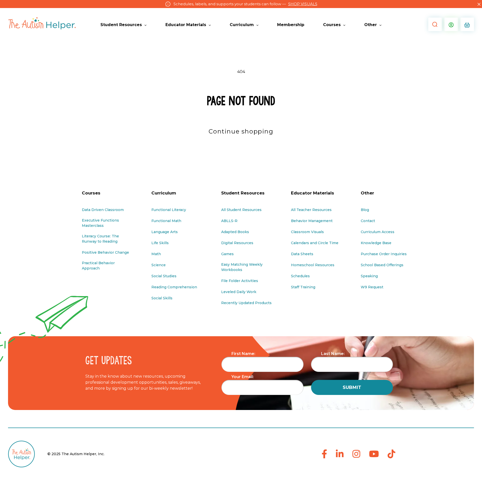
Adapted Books (235, 232)
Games (227, 254)
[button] (434, 24)
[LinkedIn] (340, 454)
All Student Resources (241, 210)
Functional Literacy (168, 210)
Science (158, 265)
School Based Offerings (382, 265)
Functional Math (166, 221)
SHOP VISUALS (302, 4)
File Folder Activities (239, 281)
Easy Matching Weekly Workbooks (242, 267)
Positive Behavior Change (105, 252)
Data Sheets (302, 254)
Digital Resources (237, 243)
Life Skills (160, 243)
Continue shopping (241, 131)
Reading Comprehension (174, 287)
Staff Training (303, 287)
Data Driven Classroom (103, 210)
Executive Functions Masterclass (100, 223)
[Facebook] (324, 454)
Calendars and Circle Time (314, 243)
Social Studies (163, 276)
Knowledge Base (376, 243)
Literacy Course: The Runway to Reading (100, 239)
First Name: (243, 353)
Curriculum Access (377, 232)
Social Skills (161, 298)
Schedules (300, 276)
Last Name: (333, 353)
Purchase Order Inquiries (384, 254)
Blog (365, 210)
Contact (368, 221)
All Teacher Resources (311, 210)
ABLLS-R (229, 221)
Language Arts (164, 232)
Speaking (369, 276)
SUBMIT (352, 387)
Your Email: (242, 376)
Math (156, 254)
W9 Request (372, 287)
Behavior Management (312, 221)
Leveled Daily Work (238, 292)
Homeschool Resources (312, 265)
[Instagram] (356, 454)
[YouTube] (374, 454)
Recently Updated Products (246, 303)
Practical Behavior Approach (98, 265)
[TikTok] (391, 454)
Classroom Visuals (307, 232)
